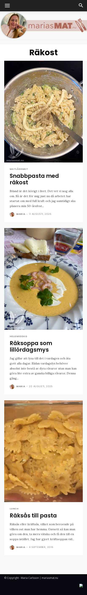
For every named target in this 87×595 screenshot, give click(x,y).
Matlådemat (19, 169)
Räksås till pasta (33, 515)
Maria (20, 214)
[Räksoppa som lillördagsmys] (43, 279)
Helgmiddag (18, 336)
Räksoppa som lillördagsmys (31, 346)
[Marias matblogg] (43, 25)
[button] (7, 5)
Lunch (14, 509)
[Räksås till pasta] (43, 451)
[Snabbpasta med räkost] (43, 111)
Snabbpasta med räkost (34, 179)
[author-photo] (12, 214)
